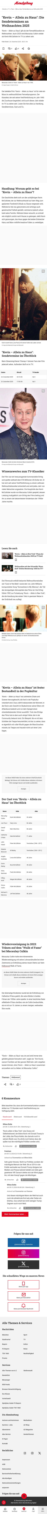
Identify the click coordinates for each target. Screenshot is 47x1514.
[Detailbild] (43, 56)
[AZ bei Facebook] (25, 1453)
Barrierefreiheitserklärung (11, 1474)
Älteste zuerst (18, 1117)
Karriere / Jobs (7, 1425)
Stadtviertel (6, 1339)
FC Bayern (5, 1349)
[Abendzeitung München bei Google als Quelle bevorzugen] (29, 48)
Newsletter (6, 1375)
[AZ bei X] (39, 1453)
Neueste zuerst (7, 1117)
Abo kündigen (7, 1478)
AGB (3, 1464)
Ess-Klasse (6, 1394)
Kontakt (5, 1443)
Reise (25, 1349)
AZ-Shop (26, 1425)
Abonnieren (6, 1429)
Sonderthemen (29, 1434)
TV (9, 9)
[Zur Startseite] (23, 5)
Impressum (6, 1460)
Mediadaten (28, 1420)
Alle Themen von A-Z (9, 1370)
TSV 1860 (5, 1353)
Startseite (4, 9)
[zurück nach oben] (24, 1496)
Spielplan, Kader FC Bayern (11, 1403)
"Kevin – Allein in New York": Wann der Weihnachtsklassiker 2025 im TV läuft (29, 555)
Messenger (6, 1380)
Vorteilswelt (6, 1398)
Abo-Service (6, 1434)
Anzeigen (23, 789)
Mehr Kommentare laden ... (15, 1214)
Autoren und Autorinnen (10, 1420)
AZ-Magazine (28, 1429)
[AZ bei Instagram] (32, 1453)
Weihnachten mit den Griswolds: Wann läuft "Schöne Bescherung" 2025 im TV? (29, 567)
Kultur (26, 1344)
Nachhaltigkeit (29, 1353)
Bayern (4, 1344)
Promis (4, 1358)
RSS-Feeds (6, 1384)
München (5, 1335)
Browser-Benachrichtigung (11, 1389)
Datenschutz (6, 1469)
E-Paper (5, 1439)
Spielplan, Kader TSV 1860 (11, 1408)
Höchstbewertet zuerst (30, 1117)
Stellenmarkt (28, 1370)
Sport (25, 1335)
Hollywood (6, 966)
